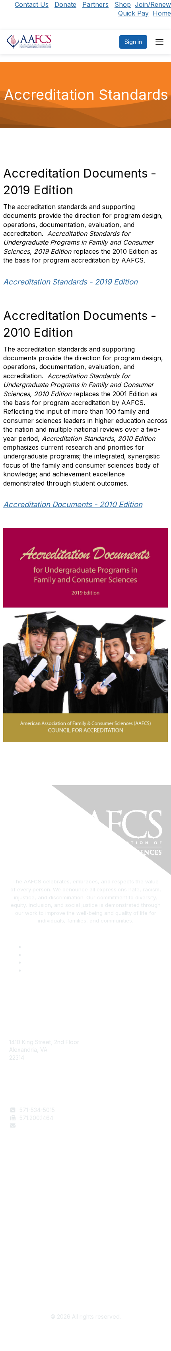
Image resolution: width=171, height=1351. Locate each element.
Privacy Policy (27, 1269)
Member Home (28, 1209)
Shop (123, 4)
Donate (65, 4)
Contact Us (32, 4)
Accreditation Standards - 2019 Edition (70, 281)
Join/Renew (153, 4)
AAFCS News (26, 1186)
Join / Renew (26, 1178)
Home (162, 13)
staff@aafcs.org (40, 1125)
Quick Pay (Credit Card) (40, 1201)
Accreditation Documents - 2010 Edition (72, 504)
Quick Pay (133, 13)
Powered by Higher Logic (86, 1335)
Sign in (133, 41)
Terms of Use (27, 1261)
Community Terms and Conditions (53, 1277)
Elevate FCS (25, 1193)
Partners (95, 4)
